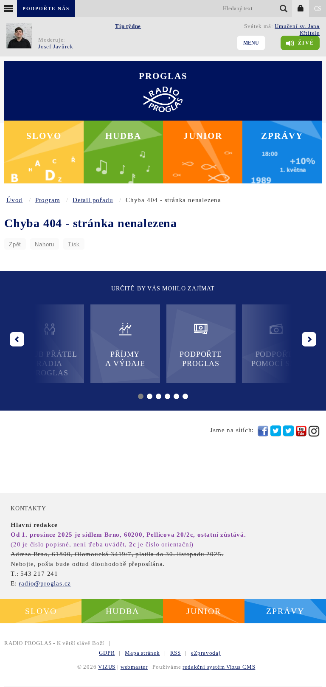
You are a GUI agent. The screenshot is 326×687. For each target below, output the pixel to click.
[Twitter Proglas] (275, 431)
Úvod (14, 200)
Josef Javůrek (55, 46)
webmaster (134, 667)
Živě (306, 43)
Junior (202, 136)
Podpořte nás (46, 8)
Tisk (74, 244)
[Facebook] (263, 430)
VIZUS (106, 667)
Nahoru (44, 244)
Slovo (44, 136)
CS (317, 9)
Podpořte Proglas (201, 359)
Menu (251, 43)
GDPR (107, 653)
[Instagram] (314, 431)
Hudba (123, 136)
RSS (175, 653)
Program (47, 200)
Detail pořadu (93, 200)
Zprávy (282, 136)
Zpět (15, 244)
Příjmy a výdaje (125, 359)
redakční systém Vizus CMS (219, 667)
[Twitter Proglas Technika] (288, 431)
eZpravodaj (206, 653)
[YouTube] (301, 431)
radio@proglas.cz (45, 583)
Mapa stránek (142, 653)
